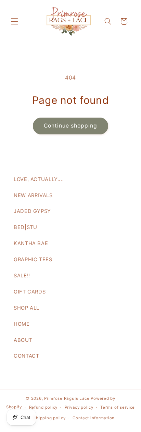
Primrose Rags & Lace (67, 398)
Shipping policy (50, 418)
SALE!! (22, 276)
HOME (22, 324)
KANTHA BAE (31, 243)
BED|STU (25, 227)
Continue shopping (71, 125)
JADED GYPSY (32, 211)
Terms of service (117, 407)
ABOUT (23, 340)
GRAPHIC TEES (33, 259)
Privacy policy (79, 407)
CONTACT (26, 356)
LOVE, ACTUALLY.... (39, 179)
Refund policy (43, 407)
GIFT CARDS (30, 292)
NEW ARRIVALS (33, 195)
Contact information (94, 418)
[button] (14, 21)
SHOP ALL (26, 308)
